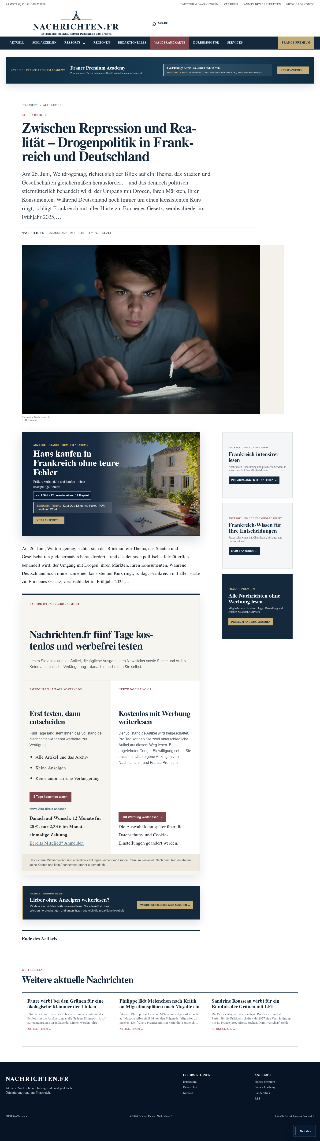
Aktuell (17, 42)
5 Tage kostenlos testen (50, 796)
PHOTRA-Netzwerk (16, 1116)
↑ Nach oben (304, 1131)
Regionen (101, 42)
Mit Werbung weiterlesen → (142, 817)
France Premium (296, 42)
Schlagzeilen (44, 42)
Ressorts (75, 43)
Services (235, 42)
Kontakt (188, 1093)
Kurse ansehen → (244, 551)
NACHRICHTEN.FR (37, 1078)
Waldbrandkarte (169, 42)
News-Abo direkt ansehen (48, 809)
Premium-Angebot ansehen (251, 621)
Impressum (190, 1081)
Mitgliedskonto (300, 4)
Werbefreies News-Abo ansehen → (165, 905)
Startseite (30, 105)
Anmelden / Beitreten (262, 4)
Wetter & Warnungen (200, 4)
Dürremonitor (206, 42)
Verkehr (231, 4)
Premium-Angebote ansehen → (254, 480)
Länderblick (262, 1093)
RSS (257, 1098)
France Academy (265, 1087)
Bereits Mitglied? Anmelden (57, 843)
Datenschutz (191, 1087)
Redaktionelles (132, 42)
